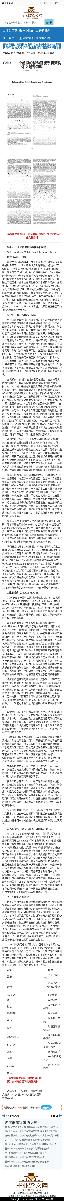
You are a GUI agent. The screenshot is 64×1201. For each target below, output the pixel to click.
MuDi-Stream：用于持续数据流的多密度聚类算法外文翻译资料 (34, 1130)
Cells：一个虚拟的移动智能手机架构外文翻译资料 (28, 1139)
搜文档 (49, 22)
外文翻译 (26, 38)
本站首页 (10, 30)
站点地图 (49, 1199)
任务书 (8, 38)
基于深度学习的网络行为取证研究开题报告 (25, 1157)
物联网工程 (42, 52)
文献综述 (43, 38)
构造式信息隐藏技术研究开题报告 (20, 1165)
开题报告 (43, 30)
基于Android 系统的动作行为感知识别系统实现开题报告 (31, 1144)
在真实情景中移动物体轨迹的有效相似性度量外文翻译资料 (32, 1135)
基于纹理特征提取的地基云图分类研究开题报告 (27, 1161)
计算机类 (30, 52)
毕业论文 (26, 30)
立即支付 (46, 1107)
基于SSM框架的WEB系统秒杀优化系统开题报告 (27, 1148)
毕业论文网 (8, 52)
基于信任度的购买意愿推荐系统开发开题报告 (26, 1152)
